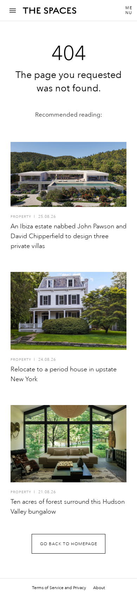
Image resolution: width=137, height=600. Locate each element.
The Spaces (49, 13)
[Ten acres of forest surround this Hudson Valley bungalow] (68, 443)
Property (21, 217)
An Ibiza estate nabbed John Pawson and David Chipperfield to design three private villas (68, 236)
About (99, 587)
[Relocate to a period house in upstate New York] (68, 311)
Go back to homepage (68, 544)
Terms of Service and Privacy (59, 587)
